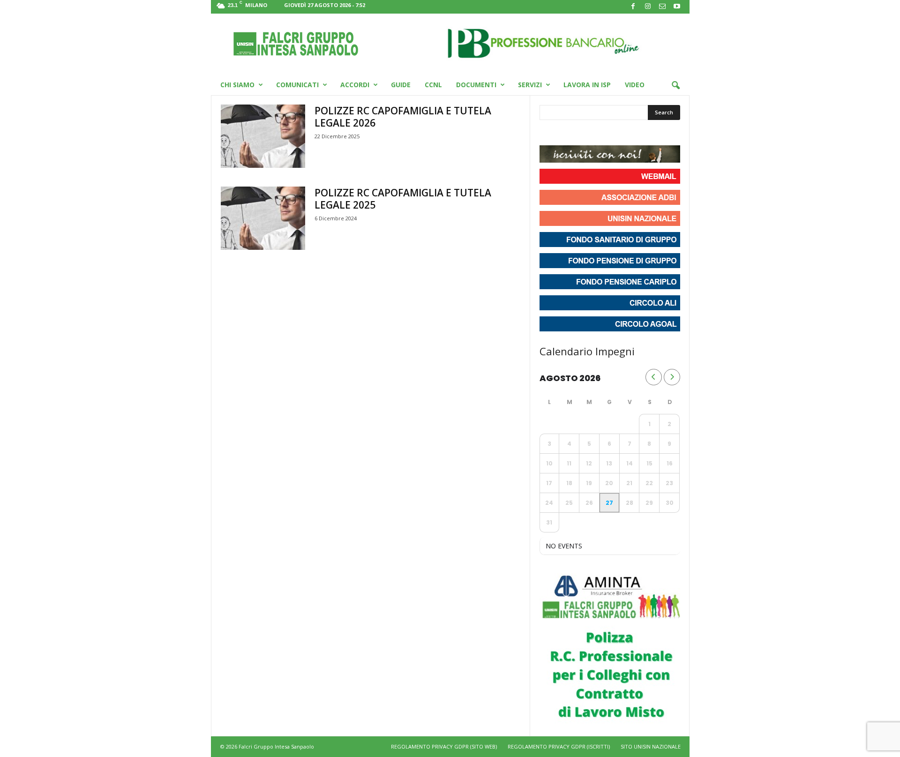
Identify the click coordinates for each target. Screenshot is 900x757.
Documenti (476, 84)
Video (635, 84)
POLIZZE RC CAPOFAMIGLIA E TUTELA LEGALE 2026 (403, 116)
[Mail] (662, 7)
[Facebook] (633, 7)
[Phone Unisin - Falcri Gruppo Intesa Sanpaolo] (598, 133)
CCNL (433, 84)
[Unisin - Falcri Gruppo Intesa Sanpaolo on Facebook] (548, 133)
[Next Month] (672, 377)
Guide (401, 84)
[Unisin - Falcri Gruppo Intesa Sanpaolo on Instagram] (564, 133)
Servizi (530, 84)
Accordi (354, 84)
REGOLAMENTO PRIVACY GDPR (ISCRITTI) (559, 746)
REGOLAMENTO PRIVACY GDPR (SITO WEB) (444, 746)
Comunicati (297, 84)
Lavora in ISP (587, 84)
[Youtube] (676, 7)
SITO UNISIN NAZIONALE (651, 746)
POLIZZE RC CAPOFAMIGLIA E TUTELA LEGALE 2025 (403, 198)
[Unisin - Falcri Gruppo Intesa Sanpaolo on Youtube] (581, 133)
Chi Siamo (237, 84)
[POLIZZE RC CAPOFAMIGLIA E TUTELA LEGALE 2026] (263, 136)
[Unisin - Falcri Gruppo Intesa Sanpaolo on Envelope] (615, 133)
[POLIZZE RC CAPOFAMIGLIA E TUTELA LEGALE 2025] (263, 218)
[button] (675, 85)
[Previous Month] (653, 377)
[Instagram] (647, 7)
